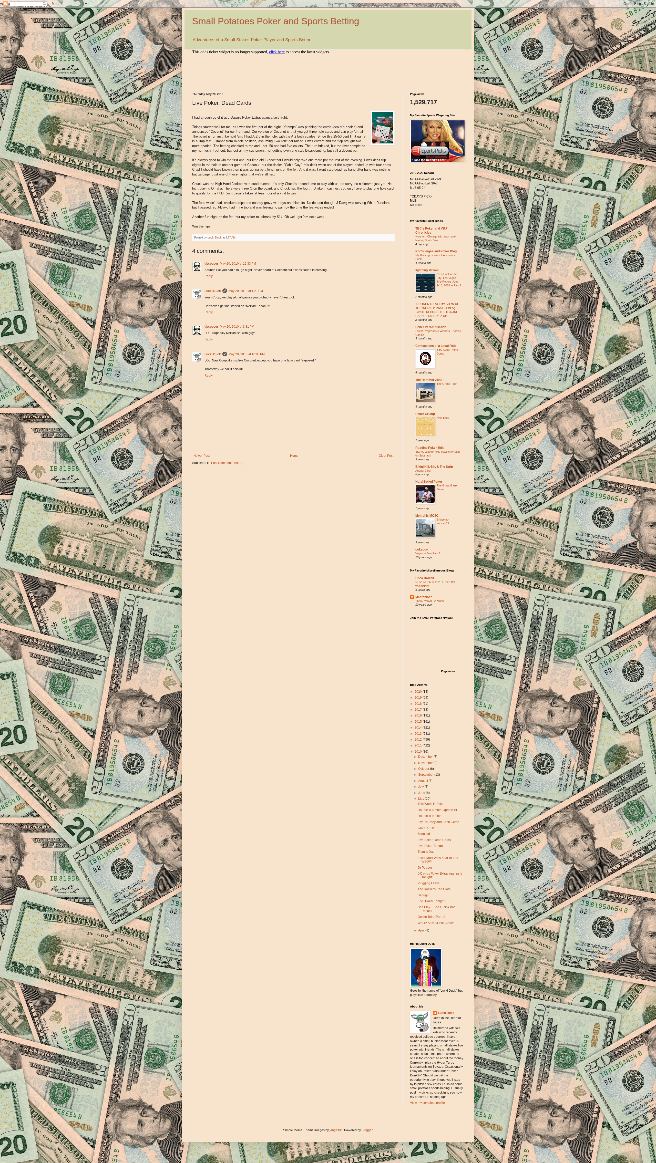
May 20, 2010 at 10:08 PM (247, 354)
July (421, 786)
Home (294, 456)
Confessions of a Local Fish (435, 346)
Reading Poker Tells (429, 448)
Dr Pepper (425, 867)
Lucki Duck (212, 291)
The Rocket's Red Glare (434, 889)
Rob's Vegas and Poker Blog (436, 251)
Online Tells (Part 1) (431, 917)
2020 (419, 691)
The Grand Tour (447, 383)
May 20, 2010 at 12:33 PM (238, 263)
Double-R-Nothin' (430, 816)
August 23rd (422, 470)
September (426, 774)
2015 (419, 721)
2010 (419, 751)
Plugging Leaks (428, 883)
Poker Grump (425, 414)
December (426, 757)
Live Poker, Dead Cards (434, 840)
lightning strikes (427, 270)
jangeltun (336, 1130)
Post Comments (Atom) (227, 463)
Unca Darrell (424, 578)
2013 (419, 733)
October (424, 769)
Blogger (367, 1130)
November (426, 763)
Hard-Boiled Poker (428, 481)
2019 (419, 697)
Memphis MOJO (426, 515)
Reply (208, 276)
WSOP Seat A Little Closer (436, 923)
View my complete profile (427, 1103)
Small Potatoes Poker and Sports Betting (275, 21)
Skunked (424, 834)
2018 (419, 703)
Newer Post (201, 456)
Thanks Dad (426, 852)
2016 (419, 715)
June (422, 793)
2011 (419, 745)
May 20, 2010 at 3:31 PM (237, 326)
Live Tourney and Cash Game (438, 822)
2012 (419, 739)
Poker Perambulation (430, 327)
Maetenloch (423, 597)
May (421, 799)
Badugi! (423, 895)
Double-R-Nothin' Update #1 (437, 810)
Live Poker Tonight (431, 846)
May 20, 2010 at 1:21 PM (246, 291)
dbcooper (211, 263)
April (421, 930)
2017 (419, 709)
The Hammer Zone (428, 380)
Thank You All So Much (429, 601)
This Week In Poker (431, 804)
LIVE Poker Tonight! (431, 901)
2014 (419, 727)
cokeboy (421, 549)
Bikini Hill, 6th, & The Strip (434, 467)
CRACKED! (426, 828)
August (423, 781)
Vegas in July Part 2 (427, 553)
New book (443, 417)
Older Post (386, 456)
